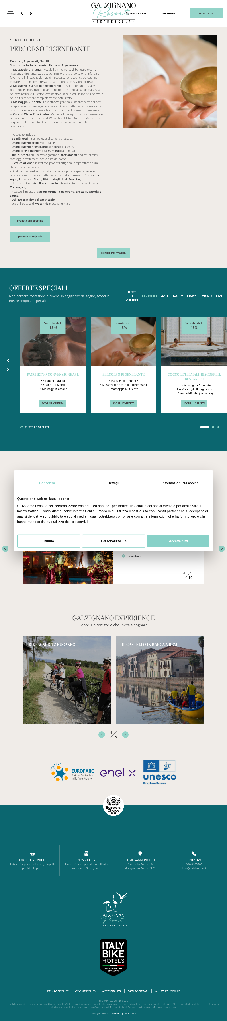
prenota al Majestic (30, 236)
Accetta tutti (178, 541)
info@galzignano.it (194, 868)
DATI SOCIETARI (138, 991)
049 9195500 (194, 864)
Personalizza (111, 541)
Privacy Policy (58, 991)
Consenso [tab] (47, 483)
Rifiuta (49, 541)
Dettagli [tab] (114, 483)
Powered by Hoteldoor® (123, 1013)
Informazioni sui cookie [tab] (180, 483)
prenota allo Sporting (30, 220)
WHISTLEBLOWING (167, 991)
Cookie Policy (85, 991)
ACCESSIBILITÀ (111, 991)
